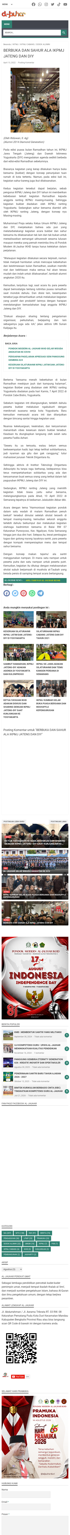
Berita (45, 1233)
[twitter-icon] (53, 4)
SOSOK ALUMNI (12, 1244)
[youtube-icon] (65, 4)
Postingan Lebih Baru (14, 822)
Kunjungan (42, 1249)
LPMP (28, 1238)
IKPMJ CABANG (11, 1249)
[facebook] (6, 593)
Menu (7, 24)
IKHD (27, 1249)
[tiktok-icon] (59, 4)
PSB (55, 1244)
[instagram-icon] (46, 4)
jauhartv (30, 1254)
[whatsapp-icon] (40, 4)
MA (7, 1233)
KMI (32, 1233)
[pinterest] (23, 593)
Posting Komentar (26, 63)
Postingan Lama (58, 822)
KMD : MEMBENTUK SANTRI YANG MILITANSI (38, 1032)
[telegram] (40, 593)
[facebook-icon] (34, 4)
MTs (20, 1233)
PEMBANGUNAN (12, 1254)
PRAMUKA (43, 1238)
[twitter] (15, 593)
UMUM (29, 1244)
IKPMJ (43, 1244)
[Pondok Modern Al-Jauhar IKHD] (14, 14)
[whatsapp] (32, 593)
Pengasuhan (11, 1238)
